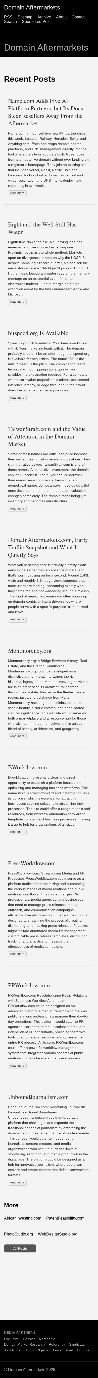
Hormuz (83, 1350)
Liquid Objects (37, 1350)
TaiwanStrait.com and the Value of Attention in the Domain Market (47, 436)
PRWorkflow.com (29, 985)
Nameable (47, 1339)
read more (17, 193)
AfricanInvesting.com (22, 1218)
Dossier (29, 1339)
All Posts (20, 1248)
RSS (8, 17)
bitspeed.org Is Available (38, 333)
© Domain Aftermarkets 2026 (29, 1370)
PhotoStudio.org (18, 1234)
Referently (57, 1344)
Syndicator (77, 1344)
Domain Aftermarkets (32, 7)
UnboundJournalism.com (38, 1097)
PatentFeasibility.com (65, 1218)
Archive (44, 17)
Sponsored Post (36, 21)
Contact (78, 17)
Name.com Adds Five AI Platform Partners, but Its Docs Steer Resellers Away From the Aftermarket (45, 112)
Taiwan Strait (63, 1350)
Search (10, 21)
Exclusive (11, 1339)
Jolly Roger (13, 1350)
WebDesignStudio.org (57, 1234)
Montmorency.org (30, 650)
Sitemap (25, 17)
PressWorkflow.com (32, 863)
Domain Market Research (24, 1344)
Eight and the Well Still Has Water (42, 228)
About (61, 17)
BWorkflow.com (27, 767)
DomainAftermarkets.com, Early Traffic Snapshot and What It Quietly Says (48, 547)
